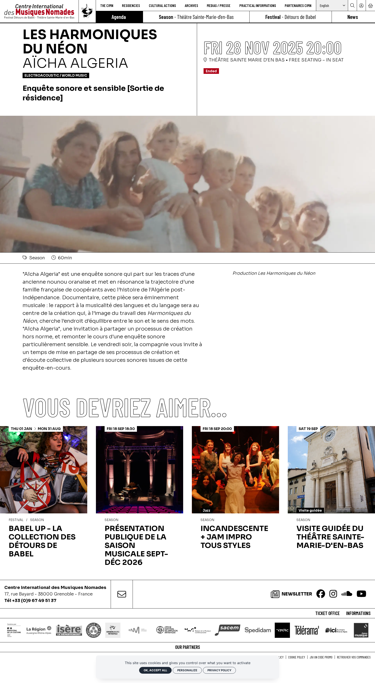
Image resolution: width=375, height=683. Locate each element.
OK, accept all (155, 670)
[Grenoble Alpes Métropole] (113, 630)
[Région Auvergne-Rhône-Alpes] (39, 630)
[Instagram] (333, 594)
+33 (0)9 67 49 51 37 (34, 600)
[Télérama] (307, 630)
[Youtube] (361, 594)
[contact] (122, 594)
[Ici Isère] (336, 630)
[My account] (361, 5)
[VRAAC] (282, 630)
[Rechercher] (352, 5)
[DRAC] (14, 630)
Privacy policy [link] (219, 670)
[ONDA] (167, 630)
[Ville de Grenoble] (93, 630)
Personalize (187, 670)
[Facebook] (320, 594)
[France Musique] (361, 630)
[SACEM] (228, 630)
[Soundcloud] (346, 594)
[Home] (39, 11)
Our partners (187, 647)
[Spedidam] (258, 630)
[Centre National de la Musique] (137, 630)
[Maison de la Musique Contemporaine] (198, 630)
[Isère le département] (69, 630)
